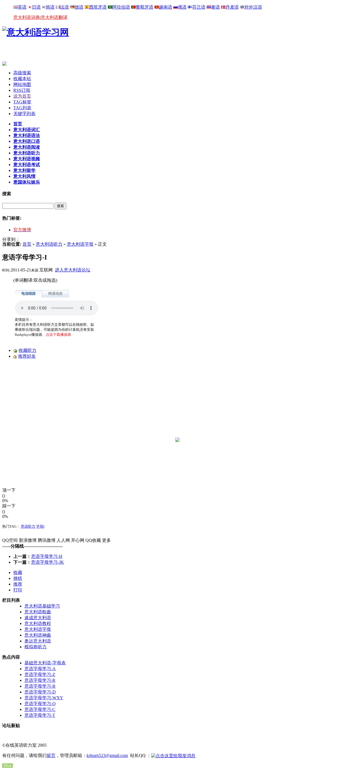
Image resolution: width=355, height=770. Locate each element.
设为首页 (22, 96)
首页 (26, 244)
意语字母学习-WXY (43, 697)
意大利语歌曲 (37, 611)
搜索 (60, 206)
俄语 (182, 7)
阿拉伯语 (121, 7)
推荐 (17, 584)
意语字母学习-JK (47, 562)
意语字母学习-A (40, 668)
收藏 (17, 572)
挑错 (17, 578)
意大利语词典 (26, 17)
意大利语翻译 (54, 17)
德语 (79, 7)
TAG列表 (22, 107)
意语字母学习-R (39, 680)
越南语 (165, 7)
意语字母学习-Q (40, 703)
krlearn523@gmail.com (107, 755)
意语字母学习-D (40, 692)
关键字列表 (24, 113)
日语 (36, 7)
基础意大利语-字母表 (45, 662)
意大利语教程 (37, 623)
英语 (22, 7)
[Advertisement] (67, 53)
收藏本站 (22, 78)
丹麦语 (232, 7)
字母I (40, 526)
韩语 (50, 7)
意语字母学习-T (39, 715)
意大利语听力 (49, 244)
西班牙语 (98, 7)
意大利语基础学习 (42, 606)
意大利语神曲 (37, 635)
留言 (51, 755)
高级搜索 (22, 72)
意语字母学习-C (39, 709)
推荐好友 (27, 356)
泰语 (215, 7)
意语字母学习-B (39, 686)
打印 (17, 590)
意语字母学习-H (46, 556)
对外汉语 (253, 7)
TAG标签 (22, 102)
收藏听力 (27, 350)
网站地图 (22, 84)
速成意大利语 (37, 617)
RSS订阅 (21, 90)
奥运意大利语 (37, 641)
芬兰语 (199, 7)
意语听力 (28, 526)
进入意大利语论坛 (72, 270)
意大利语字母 (80, 244)
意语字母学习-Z (39, 674)
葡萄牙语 (144, 7)
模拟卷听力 (35, 646)
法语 (64, 7)
